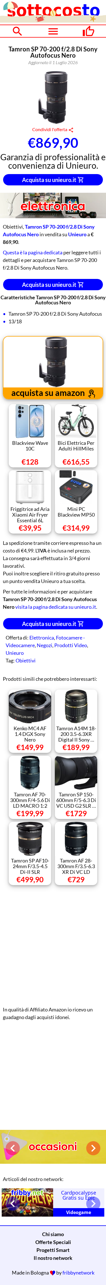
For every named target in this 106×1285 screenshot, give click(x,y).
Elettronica (41, 637)
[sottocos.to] (53, 21)
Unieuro (15, 653)
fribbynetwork (78, 1272)
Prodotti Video (70, 645)
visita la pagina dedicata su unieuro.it (55, 607)
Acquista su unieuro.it (49, 179)
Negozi (44, 645)
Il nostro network (53, 1258)
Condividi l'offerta (50, 129)
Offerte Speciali (53, 1242)
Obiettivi (26, 660)
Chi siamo (53, 1234)
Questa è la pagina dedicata (32, 252)
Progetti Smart (53, 1250)
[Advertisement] (53, 944)
